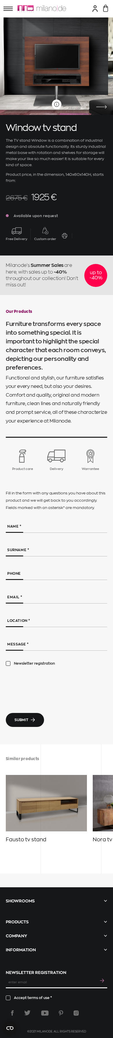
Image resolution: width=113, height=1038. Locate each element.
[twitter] (27, 1013)
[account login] (95, 8)
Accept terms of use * (33, 998)
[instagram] (76, 1013)
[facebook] (12, 1013)
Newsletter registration (34, 663)
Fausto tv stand (26, 839)
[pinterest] (61, 1013)
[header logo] (41, 8)
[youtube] (45, 1013)
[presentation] (11, 107)
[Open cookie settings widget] (10, 1028)
